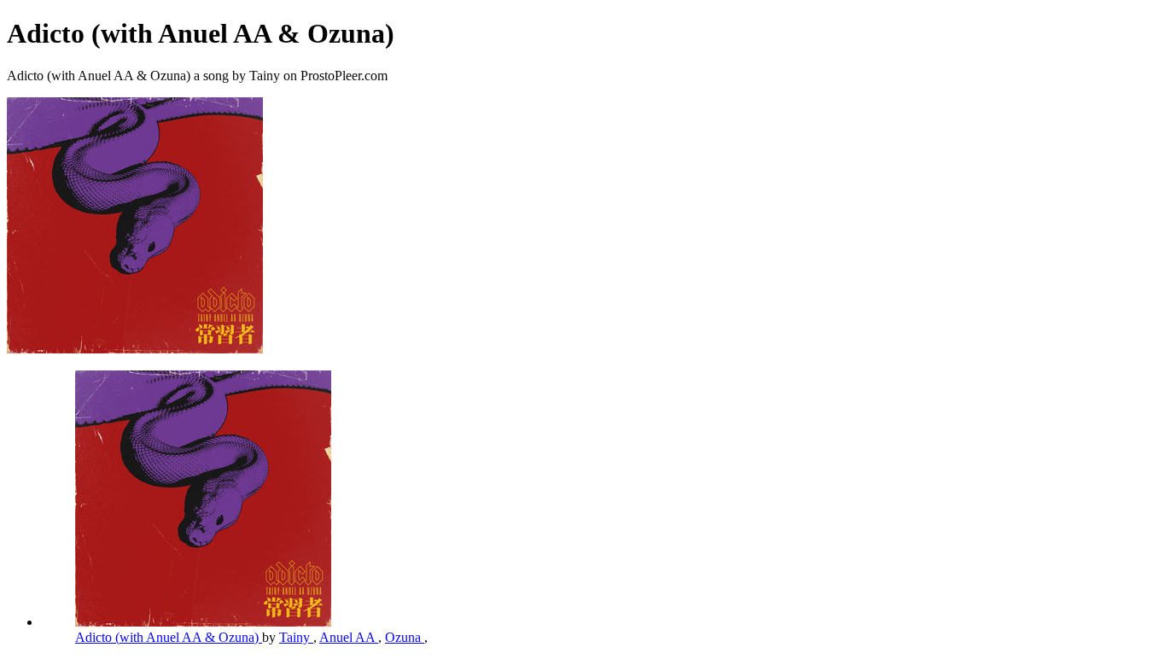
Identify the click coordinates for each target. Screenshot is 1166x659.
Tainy (296, 637)
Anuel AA (348, 637)
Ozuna (404, 637)
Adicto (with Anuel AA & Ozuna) (168, 637)
